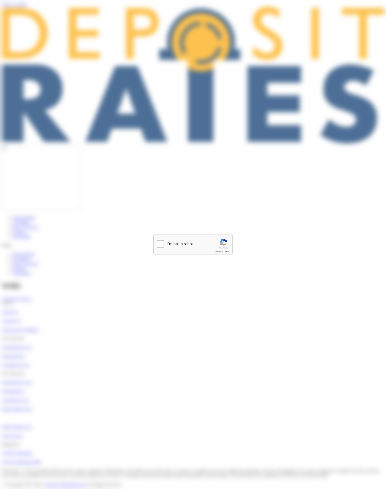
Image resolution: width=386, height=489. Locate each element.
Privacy (218, 251)
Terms (226, 251)
